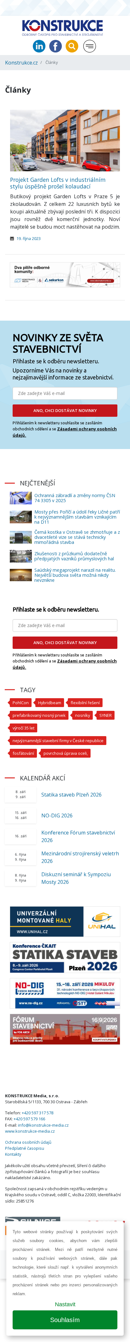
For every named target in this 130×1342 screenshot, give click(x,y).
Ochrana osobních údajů (28, 1142)
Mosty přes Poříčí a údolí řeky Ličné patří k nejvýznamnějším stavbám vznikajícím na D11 (77, 517)
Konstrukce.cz (21, 62)
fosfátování (23, 753)
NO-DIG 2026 (57, 815)
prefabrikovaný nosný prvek (39, 715)
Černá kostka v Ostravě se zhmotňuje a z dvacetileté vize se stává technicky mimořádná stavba (77, 537)
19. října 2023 (28, 238)
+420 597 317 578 (37, 1113)
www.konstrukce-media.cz (30, 1131)
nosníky (82, 715)
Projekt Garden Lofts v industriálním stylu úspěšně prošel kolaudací (58, 183)
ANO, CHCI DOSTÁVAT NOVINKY (65, 410)
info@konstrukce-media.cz (43, 1125)
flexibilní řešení (85, 702)
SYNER (105, 715)
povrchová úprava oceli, (66, 753)
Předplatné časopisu (24, 1148)
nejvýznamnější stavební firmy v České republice (58, 740)
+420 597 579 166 (29, 1119)
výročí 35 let (23, 728)
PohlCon (21, 702)
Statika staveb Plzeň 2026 (71, 794)
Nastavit (65, 1304)
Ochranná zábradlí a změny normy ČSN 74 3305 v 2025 (74, 497)
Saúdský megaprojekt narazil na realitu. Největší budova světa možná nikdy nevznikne (75, 575)
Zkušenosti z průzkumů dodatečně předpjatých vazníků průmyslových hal (74, 556)
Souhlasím (65, 1319)
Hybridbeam (49, 702)
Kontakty (13, 1154)
